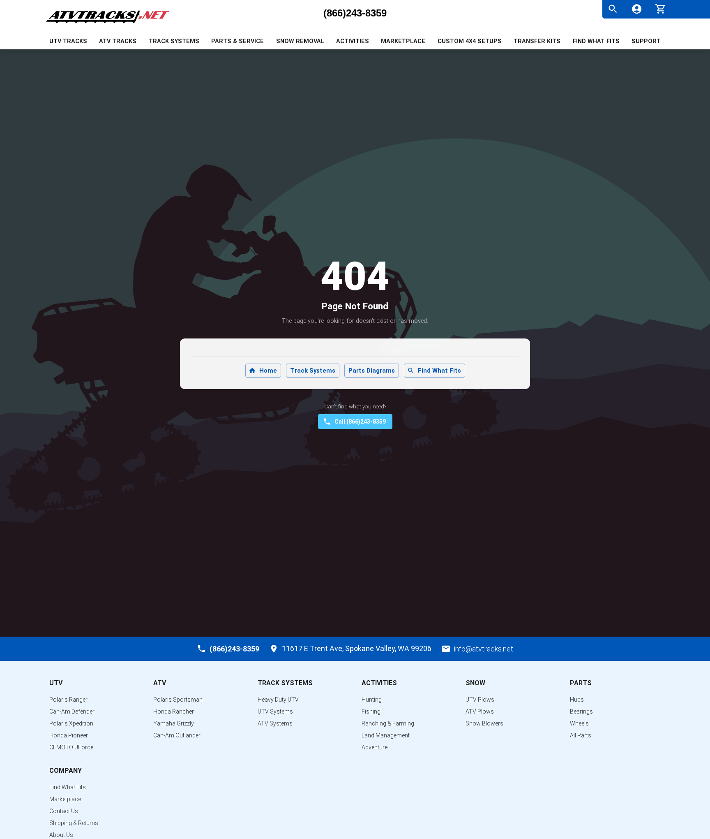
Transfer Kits (537, 41)
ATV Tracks (117, 41)
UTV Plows (480, 699)
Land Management (386, 735)
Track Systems (174, 41)
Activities (352, 41)
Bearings (581, 711)
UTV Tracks (68, 41)
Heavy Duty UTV (278, 699)
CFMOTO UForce (71, 747)
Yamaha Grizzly (173, 723)
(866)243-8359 (355, 13)
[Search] (613, 9)
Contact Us (63, 811)
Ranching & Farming (388, 723)
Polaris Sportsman (178, 699)
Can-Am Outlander (177, 735)
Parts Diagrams (371, 370)
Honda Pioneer (68, 735)
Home (268, 370)
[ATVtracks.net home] (107, 24)
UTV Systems (275, 711)
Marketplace (403, 41)
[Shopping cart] (660, 8)
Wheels (579, 723)
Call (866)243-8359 (360, 421)
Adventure (374, 747)
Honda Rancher (173, 711)
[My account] (636, 9)
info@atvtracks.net (483, 648)
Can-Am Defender (72, 711)
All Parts (580, 735)
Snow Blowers (484, 723)
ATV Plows (480, 711)
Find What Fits (596, 41)
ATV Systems (275, 723)
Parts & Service (237, 41)
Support (646, 41)
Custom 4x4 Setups (470, 41)
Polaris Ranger (68, 699)
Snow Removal (300, 41)
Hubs (577, 699)
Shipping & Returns (73, 823)
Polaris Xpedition (71, 723)
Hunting (372, 699)
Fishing (371, 711)
